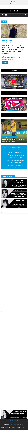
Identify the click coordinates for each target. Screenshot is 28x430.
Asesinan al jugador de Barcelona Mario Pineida (12, 139)
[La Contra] (14, 9)
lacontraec (13, 42)
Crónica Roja (3, 137)
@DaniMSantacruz (19, 157)
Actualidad (5, 40)
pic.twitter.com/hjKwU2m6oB (15, 161)
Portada (9, 40)
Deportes (8, 137)
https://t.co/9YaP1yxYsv (16, 159)
